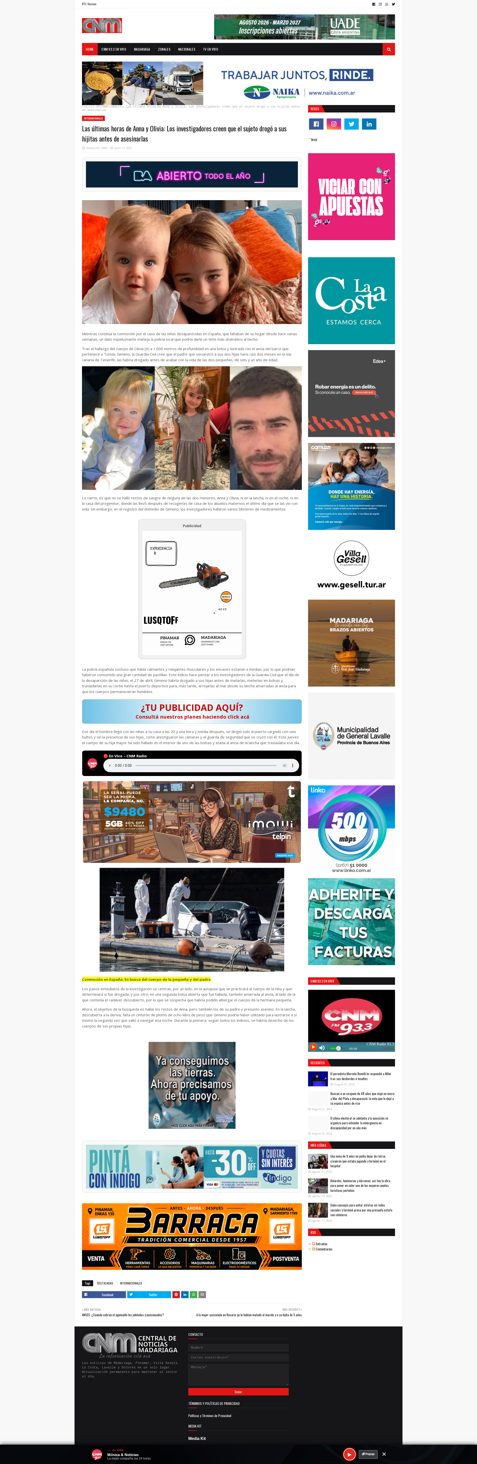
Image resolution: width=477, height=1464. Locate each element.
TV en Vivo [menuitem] (210, 49)
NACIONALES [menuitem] (186, 49)
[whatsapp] (386, 4)
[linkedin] (369, 124)
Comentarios (323, 1248)
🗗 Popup (368, 1454)
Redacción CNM (96, 148)
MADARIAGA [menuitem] (142, 49)
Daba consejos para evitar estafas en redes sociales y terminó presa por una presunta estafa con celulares (361, 1210)
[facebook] (373, 4)
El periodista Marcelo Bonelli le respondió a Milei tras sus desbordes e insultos (360, 1076)
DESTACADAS (105, 1283)
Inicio (87, 107)
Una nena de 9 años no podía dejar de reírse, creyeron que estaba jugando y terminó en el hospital (358, 1161)
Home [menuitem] (90, 49)
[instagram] (380, 4)
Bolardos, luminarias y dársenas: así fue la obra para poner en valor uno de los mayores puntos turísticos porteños (360, 1185)
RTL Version (89, 4)
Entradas (321, 1243)
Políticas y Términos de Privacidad (209, 1415)
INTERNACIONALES (108, 107)
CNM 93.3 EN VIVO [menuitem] (113, 49)
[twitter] (393, 4)
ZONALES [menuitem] (164, 49)
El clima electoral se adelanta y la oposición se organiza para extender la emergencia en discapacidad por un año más (359, 1123)
